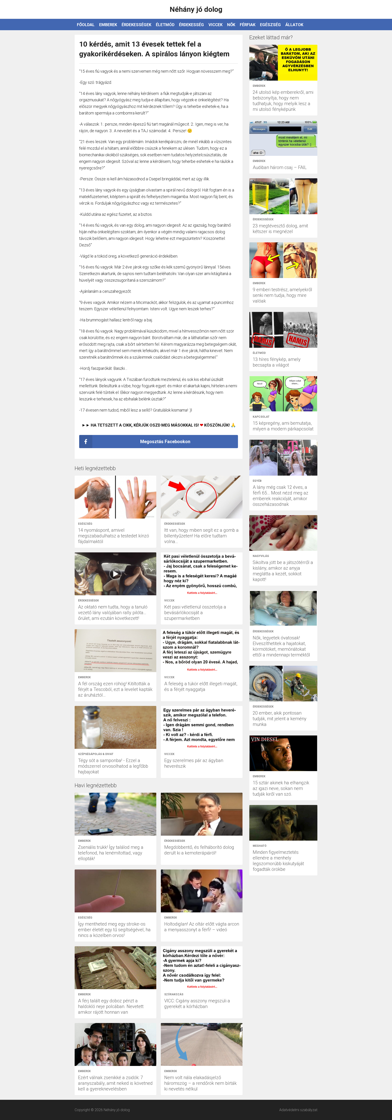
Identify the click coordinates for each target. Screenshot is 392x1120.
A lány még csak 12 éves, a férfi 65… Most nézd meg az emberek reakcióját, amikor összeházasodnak (280, 495)
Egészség (270, 24)
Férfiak (247, 24)
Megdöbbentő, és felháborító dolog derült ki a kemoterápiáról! (199, 850)
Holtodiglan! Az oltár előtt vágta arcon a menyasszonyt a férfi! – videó (201, 926)
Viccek (215, 24)
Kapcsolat (261, 416)
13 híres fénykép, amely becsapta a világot (277, 362)
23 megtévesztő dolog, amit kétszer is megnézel (280, 228)
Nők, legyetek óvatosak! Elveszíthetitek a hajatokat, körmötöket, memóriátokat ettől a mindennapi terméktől (281, 646)
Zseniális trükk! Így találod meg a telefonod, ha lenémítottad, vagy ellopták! (110, 852)
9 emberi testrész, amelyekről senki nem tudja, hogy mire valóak (282, 295)
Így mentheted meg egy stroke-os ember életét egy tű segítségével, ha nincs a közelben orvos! (114, 929)
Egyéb (257, 480)
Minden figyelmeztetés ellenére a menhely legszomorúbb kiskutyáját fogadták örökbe (278, 860)
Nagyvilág (261, 556)
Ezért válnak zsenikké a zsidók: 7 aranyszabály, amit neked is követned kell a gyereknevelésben (115, 1083)
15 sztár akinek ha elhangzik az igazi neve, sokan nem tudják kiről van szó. (281, 788)
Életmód (165, 24)
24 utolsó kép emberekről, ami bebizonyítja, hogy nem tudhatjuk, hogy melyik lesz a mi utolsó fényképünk (283, 100)
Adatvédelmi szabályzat (298, 1110)
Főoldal (86, 24)
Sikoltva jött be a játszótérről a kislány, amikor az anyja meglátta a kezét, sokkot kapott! (283, 571)
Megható (260, 845)
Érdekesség (191, 24)
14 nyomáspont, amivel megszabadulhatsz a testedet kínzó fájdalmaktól (113, 535)
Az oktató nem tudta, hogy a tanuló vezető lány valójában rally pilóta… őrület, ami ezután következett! (112, 612)
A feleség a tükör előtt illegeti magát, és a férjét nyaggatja (200, 686)
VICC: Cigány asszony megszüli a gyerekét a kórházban (197, 1003)
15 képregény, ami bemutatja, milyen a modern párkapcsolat (283, 426)
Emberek (108, 24)
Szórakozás (173, 994)
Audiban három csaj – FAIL (280, 167)
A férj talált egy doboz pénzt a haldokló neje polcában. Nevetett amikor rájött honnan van (111, 1006)
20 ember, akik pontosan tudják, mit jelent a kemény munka (279, 718)
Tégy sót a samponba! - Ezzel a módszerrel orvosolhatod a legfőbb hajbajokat (113, 766)
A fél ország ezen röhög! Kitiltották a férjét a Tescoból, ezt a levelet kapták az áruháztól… (115, 689)
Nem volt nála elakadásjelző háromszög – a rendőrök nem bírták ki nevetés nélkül (200, 1083)
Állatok (294, 24)
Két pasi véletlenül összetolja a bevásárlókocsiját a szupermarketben (195, 612)
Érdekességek (136, 24)
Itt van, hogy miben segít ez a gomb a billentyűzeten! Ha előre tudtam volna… (201, 535)
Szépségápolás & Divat (95, 754)
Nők (231, 24)
